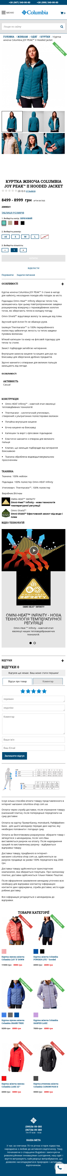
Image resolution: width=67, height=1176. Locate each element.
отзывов (30, 191)
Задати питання (26, 274)
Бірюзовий (4, 223)
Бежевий (10, 223)
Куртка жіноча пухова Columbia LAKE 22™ (13, 1085)
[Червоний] (4, 1078)
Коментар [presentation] (48, 681)
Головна (9, 36)
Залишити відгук (15, 755)
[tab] (17, 681)
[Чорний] (42, 951)
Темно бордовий (16, 223)
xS (5, 236)
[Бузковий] (36, 1015)
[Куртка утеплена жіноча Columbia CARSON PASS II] (48, 1071)
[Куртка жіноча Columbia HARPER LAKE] (48, 1007)
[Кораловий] (4, 951)
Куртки (45, 36)
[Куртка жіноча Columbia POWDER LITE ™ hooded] (48, 944)
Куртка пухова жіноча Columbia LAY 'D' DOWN (13, 958)
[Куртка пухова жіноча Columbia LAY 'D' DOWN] (16, 944)
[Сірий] (10, 1015)
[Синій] (36, 951)
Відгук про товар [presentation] (17, 681)
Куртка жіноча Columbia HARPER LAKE (46, 1021)
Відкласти (33, 268)
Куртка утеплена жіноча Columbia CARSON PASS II (46, 1085)
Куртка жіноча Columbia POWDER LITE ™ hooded (46, 958)
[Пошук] (61, 26)
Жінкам (22, 36)
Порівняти (8, 274)
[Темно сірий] (36, 1078)
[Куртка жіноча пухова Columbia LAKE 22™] (16, 1071)
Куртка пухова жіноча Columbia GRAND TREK (13, 1021)
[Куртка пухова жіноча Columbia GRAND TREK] (16, 1007)
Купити (33, 258)
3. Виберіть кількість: (12, 245)
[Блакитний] (4, 1015)
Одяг (34, 36)
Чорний (22, 223)
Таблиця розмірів (13, 212)
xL (44, 236)
